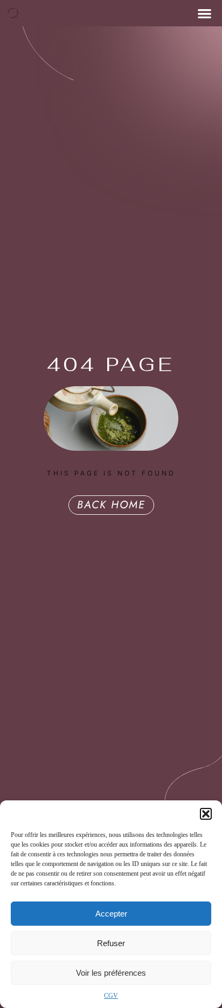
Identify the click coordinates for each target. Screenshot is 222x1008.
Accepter (111, 913)
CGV (111, 995)
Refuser (111, 943)
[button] (205, 813)
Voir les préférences (111, 972)
